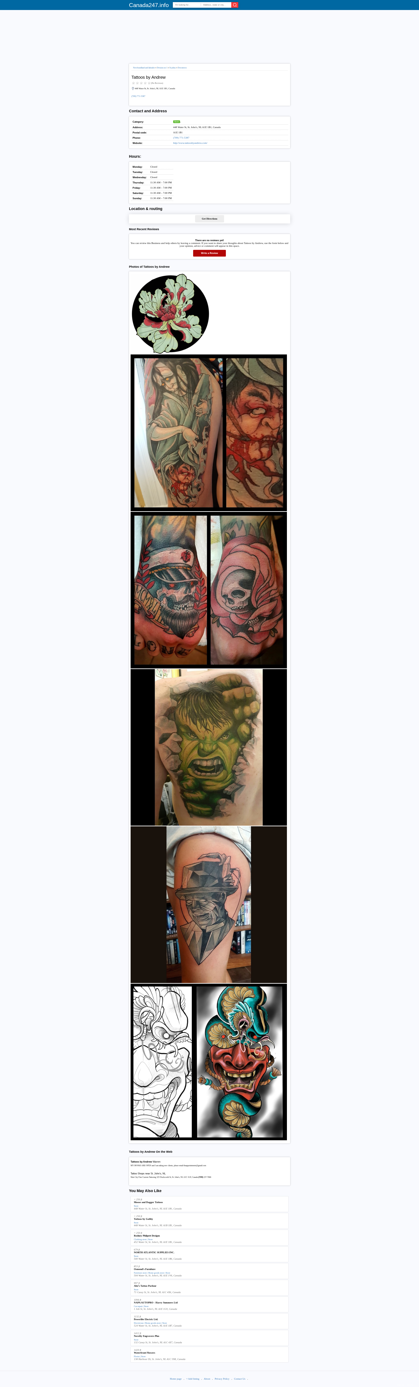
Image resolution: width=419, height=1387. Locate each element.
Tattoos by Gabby (143, 1219)
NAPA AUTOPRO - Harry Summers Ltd (156, 1302)
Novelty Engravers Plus (146, 1336)
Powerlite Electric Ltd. (146, 1319)
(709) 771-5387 (138, 96)
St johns (172, 68)
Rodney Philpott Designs (147, 1235)
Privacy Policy (222, 1378)
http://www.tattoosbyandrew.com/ (190, 143)
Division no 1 (162, 68)
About (207, 1378)
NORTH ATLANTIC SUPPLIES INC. (154, 1252)
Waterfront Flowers (144, 1352)
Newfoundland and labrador (144, 68)
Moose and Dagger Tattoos (148, 1202)
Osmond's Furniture (144, 1269)
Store (176, 121)
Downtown (182, 68)
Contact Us (239, 1378)
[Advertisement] (209, 35)
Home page (176, 1378)
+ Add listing (192, 1378)
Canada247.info (149, 5)
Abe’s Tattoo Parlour (145, 1286)
